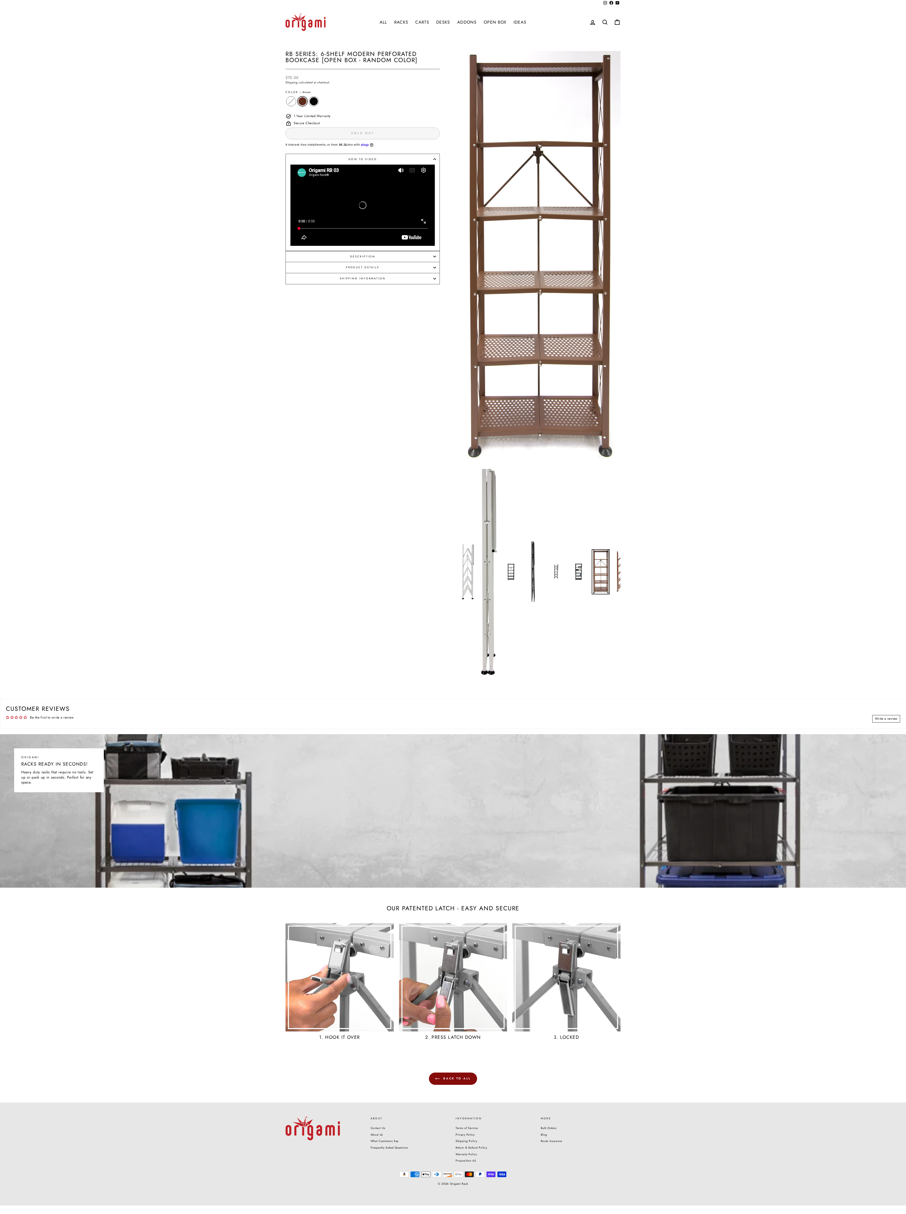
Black (314, 101)
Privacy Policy (465, 1135)
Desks (443, 22)
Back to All (456, 1078)
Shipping (291, 82)
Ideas (520, 22)
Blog (544, 1135)
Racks (401, 22)
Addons (467, 22)
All (383, 22)
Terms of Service (467, 1128)
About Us (377, 1135)
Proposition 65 (466, 1161)
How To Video (362, 159)
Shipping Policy (466, 1141)
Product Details (362, 267)
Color (297, 92)
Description (362, 256)
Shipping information (363, 278)
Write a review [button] (886, 718)
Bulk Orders (549, 1128)
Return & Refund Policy (471, 1148)
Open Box (495, 22)
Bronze (302, 101)
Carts (422, 22)
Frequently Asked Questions (389, 1148)
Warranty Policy (466, 1154)
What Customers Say (385, 1141)
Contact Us (378, 1128)
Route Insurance (551, 1141)
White (291, 101)
